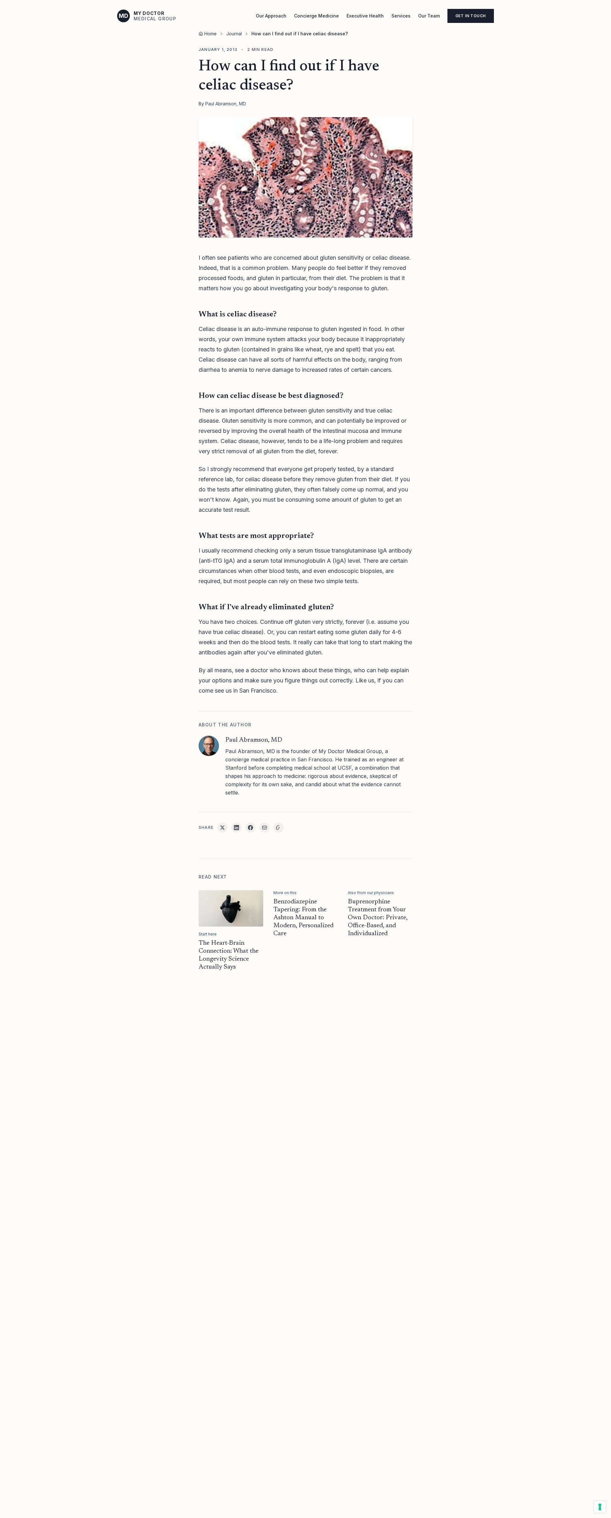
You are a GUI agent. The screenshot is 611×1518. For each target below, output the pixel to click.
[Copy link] (278, 828)
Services (401, 15)
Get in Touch (470, 15)
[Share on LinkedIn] (236, 828)
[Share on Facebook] (250, 828)
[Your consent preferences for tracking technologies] (600, 1507)
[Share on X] (222, 828)
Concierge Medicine (316, 15)
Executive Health (365, 15)
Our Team (429, 15)
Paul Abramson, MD (225, 103)
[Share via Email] (264, 828)
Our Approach (271, 15)
